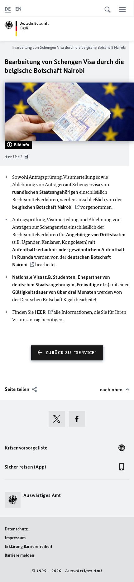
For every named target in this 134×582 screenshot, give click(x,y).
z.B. (17, 242)
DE (8, 9)
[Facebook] (79, 419)
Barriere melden (19, 555)
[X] (59, 419)
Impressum (15, 537)
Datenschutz (16, 529)
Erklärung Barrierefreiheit (28, 546)
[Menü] (122, 9)
